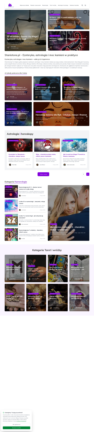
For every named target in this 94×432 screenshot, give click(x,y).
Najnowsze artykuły (24, 5)
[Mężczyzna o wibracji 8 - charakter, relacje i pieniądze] (68, 213)
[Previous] (83, 174)
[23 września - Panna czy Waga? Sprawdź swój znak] (25, 30)
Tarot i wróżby (53, 5)
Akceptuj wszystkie (16, 427)
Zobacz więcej (43, 174)
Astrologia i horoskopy (63, 5)
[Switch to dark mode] (85, 5)
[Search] (82, 5)
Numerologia (45, 5)
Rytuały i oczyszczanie (35, 5)
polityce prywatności (21, 421)
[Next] (87, 174)
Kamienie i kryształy (74, 5)
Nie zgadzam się (16, 424)
